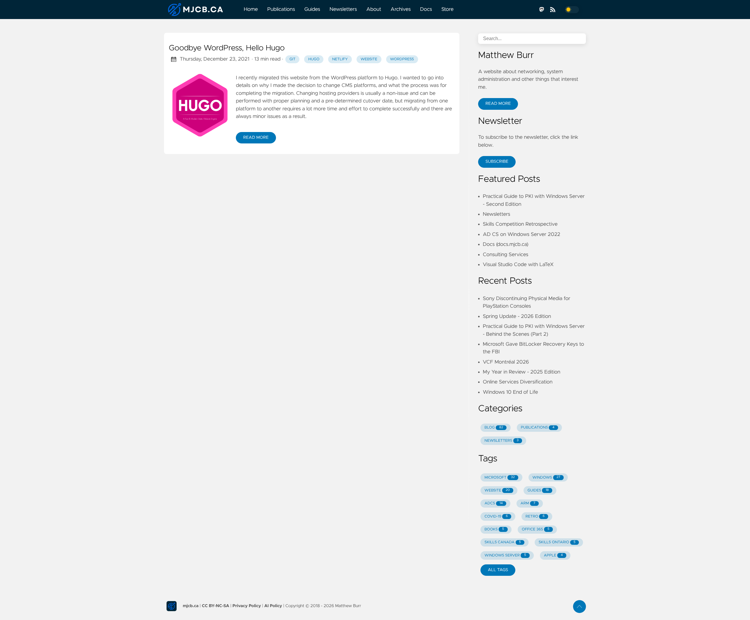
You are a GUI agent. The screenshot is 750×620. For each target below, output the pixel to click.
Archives (401, 9)
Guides (312, 9)
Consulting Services (505, 254)
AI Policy (273, 606)
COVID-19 (496, 516)
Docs (426, 9)
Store (447, 9)
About (373, 9)
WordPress (402, 59)
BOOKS (494, 529)
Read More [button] (498, 104)
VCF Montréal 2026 (506, 362)
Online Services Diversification (518, 382)
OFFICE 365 (535, 529)
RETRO (535, 516)
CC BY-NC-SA (215, 606)
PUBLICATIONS (538, 427)
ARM (528, 503)
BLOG (494, 427)
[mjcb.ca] (201, 9)
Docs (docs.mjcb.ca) (506, 244)
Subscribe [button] (496, 162)
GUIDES (538, 490)
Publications (281, 9)
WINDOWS (546, 477)
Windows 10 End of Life (510, 392)
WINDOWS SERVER (505, 555)
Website (369, 59)
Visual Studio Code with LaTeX (518, 264)
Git (292, 59)
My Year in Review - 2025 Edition (521, 372)
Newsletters (343, 9)
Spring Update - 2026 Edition (517, 316)
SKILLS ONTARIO (557, 542)
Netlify (340, 59)
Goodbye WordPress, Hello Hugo (227, 48)
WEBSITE (497, 490)
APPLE (553, 555)
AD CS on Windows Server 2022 (521, 234)
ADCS (494, 503)
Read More (255, 138)
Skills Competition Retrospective (520, 224)
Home (251, 9)
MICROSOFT (500, 477)
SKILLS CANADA (503, 542)
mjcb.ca (191, 606)
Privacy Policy (247, 606)
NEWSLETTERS (502, 441)
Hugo (313, 59)
